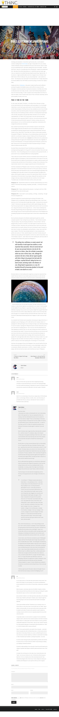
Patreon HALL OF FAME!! (33, 6)
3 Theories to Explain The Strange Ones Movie (20, 356)
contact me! (43, 6)
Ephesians (22, 85)
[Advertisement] (29, 17)
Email (12, 690)
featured (15, 6)
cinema (24, 6)
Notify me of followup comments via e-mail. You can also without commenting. (28, 698)
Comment (13, 671)
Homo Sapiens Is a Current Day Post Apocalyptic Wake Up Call (38, 356)
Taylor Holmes (23, 44)
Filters (20, 6)
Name (12, 684)
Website (31, 690)
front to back (24, 63)
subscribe (41, 697)
